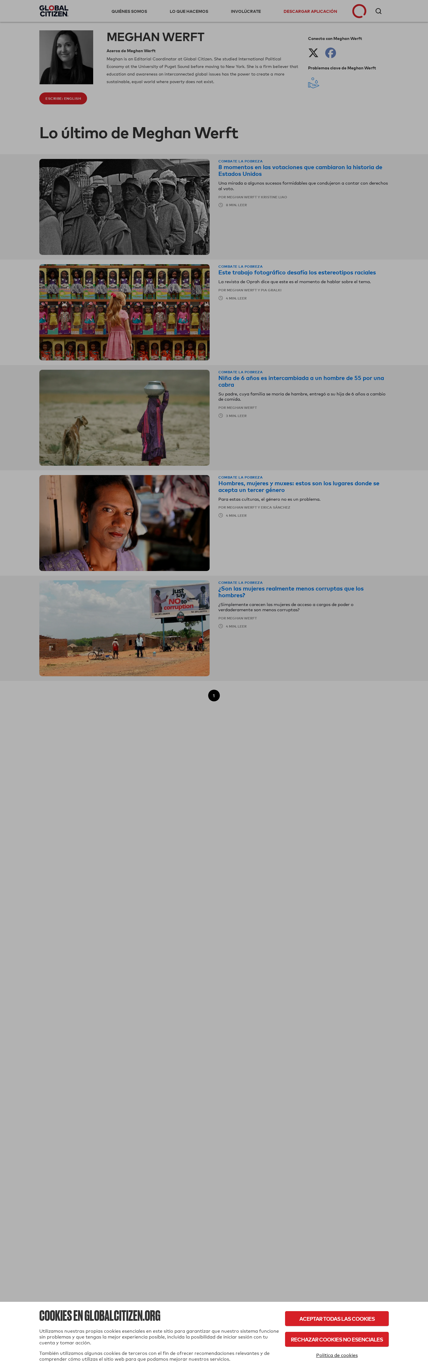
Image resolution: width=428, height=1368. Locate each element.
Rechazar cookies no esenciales (337, 1339)
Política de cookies (337, 1355)
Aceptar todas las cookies (337, 1318)
